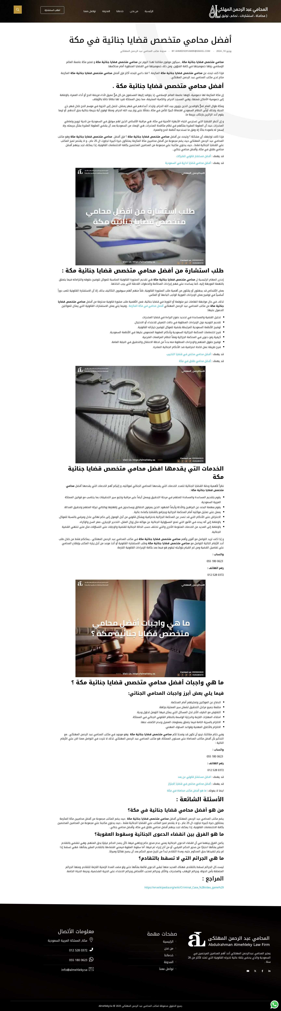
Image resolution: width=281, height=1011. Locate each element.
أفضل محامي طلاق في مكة (195, 361)
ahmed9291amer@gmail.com (192, 51)
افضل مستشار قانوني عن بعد (194, 776)
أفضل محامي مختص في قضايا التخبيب (189, 354)
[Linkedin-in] (269, 971)
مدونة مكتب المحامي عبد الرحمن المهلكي (143, 51)
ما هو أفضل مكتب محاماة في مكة (186, 790)
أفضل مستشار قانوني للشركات (193, 156)
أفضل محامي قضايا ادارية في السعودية (188, 163)
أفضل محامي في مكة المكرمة (146, 305)
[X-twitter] (255, 971)
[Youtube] (248, 971)
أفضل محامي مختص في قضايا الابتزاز (190, 783)
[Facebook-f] (262, 971)
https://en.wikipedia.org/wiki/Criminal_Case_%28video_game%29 (184, 887)
